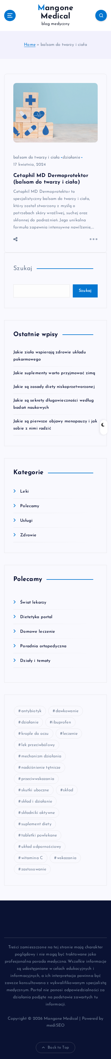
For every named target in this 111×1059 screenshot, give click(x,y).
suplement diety (36, 824)
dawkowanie (67, 711)
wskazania (66, 858)
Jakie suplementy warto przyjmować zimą (54, 373)
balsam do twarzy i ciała (36, 157)
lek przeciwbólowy (38, 745)
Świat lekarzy (33, 602)
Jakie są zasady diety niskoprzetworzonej (54, 387)
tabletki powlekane (39, 835)
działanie (71, 157)
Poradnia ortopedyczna (43, 646)
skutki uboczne (35, 790)
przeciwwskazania (37, 779)
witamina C (32, 858)
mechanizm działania (41, 756)
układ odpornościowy (41, 847)
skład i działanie (36, 801)
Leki (24, 491)
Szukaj (22, 268)
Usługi (26, 520)
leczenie (70, 733)
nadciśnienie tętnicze (41, 767)
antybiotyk (31, 711)
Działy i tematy (35, 661)
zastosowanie (33, 869)
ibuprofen (61, 722)
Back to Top (58, 1047)
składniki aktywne (38, 813)
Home (30, 45)
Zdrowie (28, 535)
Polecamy (29, 506)
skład (68, 790)
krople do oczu (35, 733)
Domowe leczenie (37, 631)
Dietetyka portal (36, 617)
